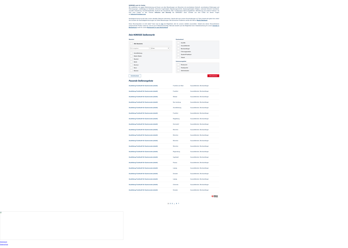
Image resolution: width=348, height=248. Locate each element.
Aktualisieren (213, 76)
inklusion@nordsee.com (138, 14)
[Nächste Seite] (178, 203)
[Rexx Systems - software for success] (215, 196)
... (174, 203)
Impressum (3, 242)
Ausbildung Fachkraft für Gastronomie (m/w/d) (143, 85)
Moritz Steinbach (202, 20)
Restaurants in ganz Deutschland (157, 27)
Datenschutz (4, 244)
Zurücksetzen (135, 76)
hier (162, 24)
